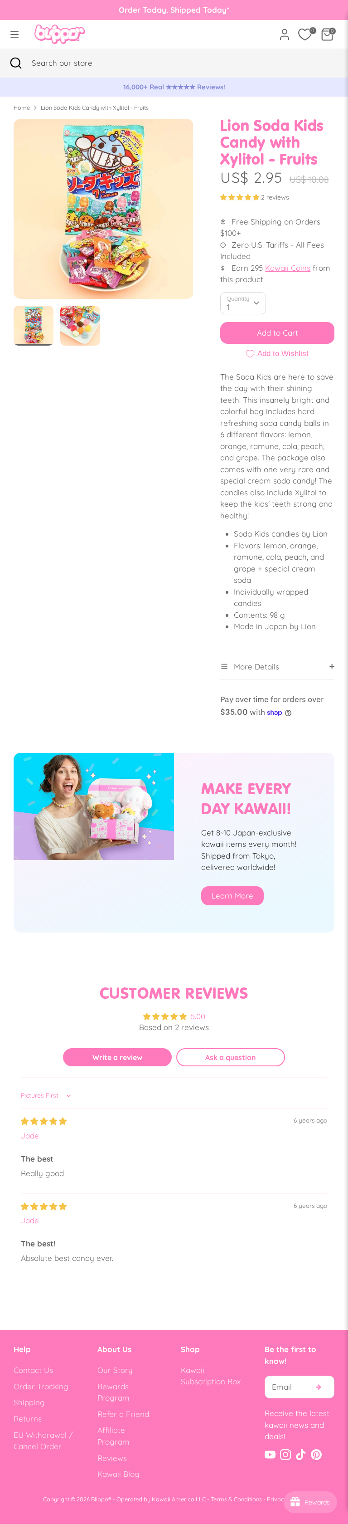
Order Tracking (41, 1386)
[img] (44, 1121)
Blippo (99, 1499)
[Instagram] (285, 1454)
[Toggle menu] (14, 34)
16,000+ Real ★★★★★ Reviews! (174, 87)
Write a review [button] (117, 1057)
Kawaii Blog (118, 1474)
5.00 (198, 1016)
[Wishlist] (305, 34)
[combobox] (75, 63)
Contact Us (33, 1370)
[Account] (285, 31)
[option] (174, 87)
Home (22, 107)
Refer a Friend (123, 1414)
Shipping (29, 1402)
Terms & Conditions (236, 1499)
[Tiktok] (300, 1454)
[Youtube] (270, 1454)
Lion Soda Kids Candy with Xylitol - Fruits (95, 107)
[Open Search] (16, 63)
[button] (240, 197)
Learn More (232, 895)
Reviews (112, 1458)
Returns (28, 1418)
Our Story (115, 1370)
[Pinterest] (316, 1454)
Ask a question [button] (230, 1057)
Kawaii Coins (287, 268)
